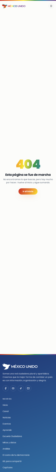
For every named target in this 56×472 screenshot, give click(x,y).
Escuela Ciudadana (12, 436)
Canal (6, 411)
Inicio (5, 405)
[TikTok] (21, 388)
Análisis (6, 448)
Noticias (7, 417)
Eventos (7, 423)
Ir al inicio (28, 191)
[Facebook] (6, 388)
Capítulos (8, 467)
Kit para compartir (12, 461)
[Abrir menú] (51, 6)
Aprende (7, 430)
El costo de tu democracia (16, 455)
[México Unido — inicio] (13, 6)
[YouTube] (13, 388)
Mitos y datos (9, 442)
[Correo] (28, 388)
